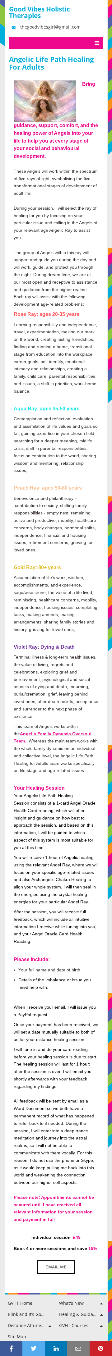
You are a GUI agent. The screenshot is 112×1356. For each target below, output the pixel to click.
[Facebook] (11, 1348)
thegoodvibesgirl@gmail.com (50, 27)
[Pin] (101, 1348)
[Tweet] (33, 1348)
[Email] (78, 1348)
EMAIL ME (56, 1266)
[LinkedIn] (56, 1348)
